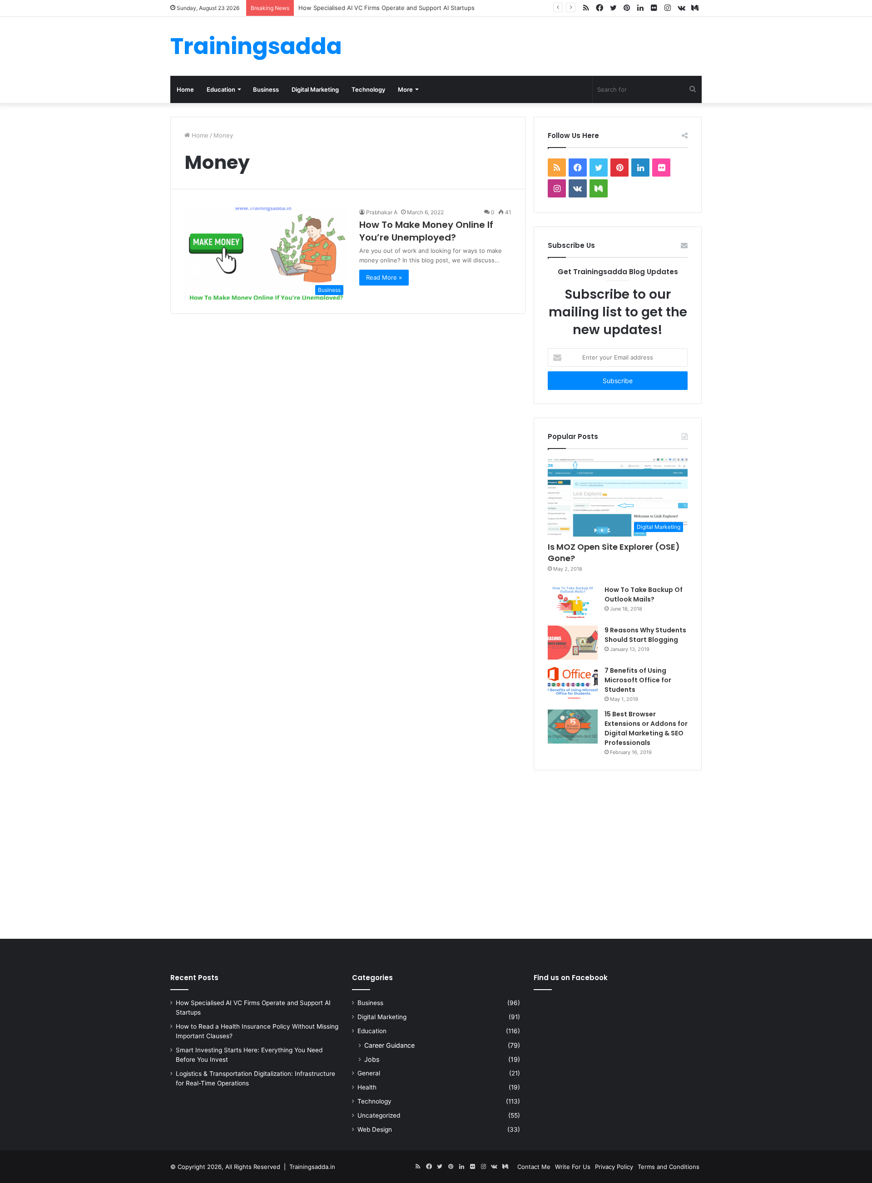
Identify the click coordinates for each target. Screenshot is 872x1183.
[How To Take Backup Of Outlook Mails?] (573, 602)
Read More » (384, 277)
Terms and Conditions (668, 1166)
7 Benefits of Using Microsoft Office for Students (637, 680)
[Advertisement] (436, 852)
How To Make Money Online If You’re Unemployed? (426, 231)
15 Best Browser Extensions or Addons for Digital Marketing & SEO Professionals (646, 728)
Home (185, 89)
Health (367, 1087)
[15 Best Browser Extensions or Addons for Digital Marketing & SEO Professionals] (573, 727)
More (405, 89)
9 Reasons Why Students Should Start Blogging (645, 635)
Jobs (371, 1059)
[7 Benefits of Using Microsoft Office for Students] (573, 683)
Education (221, 89)
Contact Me (533, 1166)
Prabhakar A (381, 212)
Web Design (374, 1129)
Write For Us (572, 1166)
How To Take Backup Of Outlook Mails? (643, 594)
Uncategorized (378, 1115)
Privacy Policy (614, 1166)
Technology (368, 89)
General (368, 1073)
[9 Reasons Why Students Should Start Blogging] (573, 643)
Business (266, 89)
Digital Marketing (315, 89)
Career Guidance (389, 1045)
